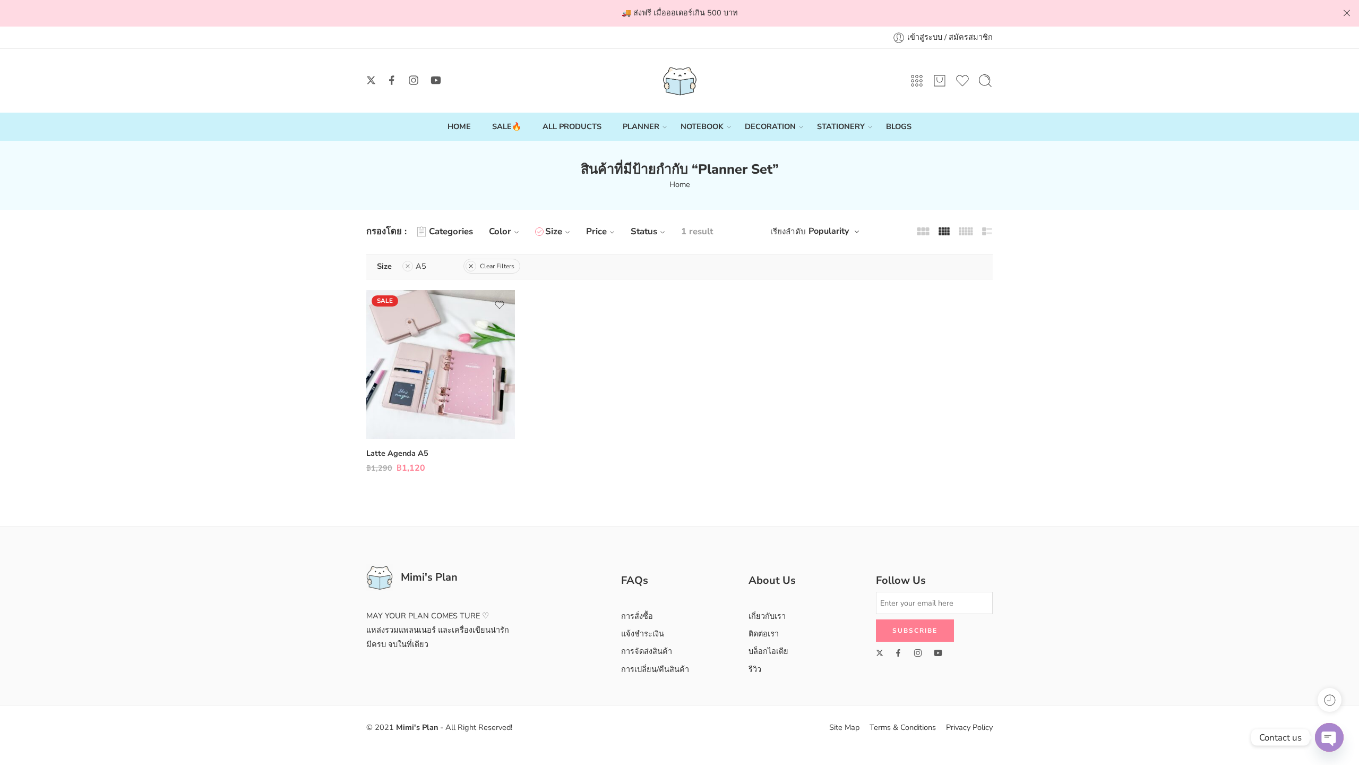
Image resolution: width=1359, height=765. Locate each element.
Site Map (844, 727)
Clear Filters (497, 266)
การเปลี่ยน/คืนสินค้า (655, 669)
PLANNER (641, 126)
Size (553, 231)
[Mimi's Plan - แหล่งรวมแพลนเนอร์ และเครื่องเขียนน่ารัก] (680, 81)
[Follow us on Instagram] (413, 80)
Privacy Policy (969, 727)
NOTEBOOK (702, 126)
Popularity (828, 231)
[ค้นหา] (985, 80)
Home (679, 184)
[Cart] (939, 80)
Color (500, 231)
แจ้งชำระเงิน (642, 633)
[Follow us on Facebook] (391, 80)
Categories (451, 231)
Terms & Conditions (903, 727)
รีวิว (755, 669)
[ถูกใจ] (499, 305)
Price (596, 231)
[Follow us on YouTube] (436, 80)
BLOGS (898, 126)
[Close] (1346, 13)
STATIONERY (841, 126)
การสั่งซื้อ (637, 616)
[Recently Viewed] (1329, 700)
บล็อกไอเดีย (768, 651)
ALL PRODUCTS (572, 126)
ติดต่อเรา (764, 633)
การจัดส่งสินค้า (646, 651)
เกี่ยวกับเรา (767, 616)
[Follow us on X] (371, 80)
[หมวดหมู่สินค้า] (916, 80)
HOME (459, 126)
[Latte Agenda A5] (440, 364)
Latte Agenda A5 (397, 453)
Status (644, 231)
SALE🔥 (506, 126)
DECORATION (770, 126)
